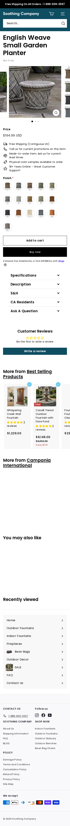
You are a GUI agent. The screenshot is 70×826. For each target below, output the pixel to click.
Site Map (8, 784)
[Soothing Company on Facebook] (43, 715)
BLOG (6, 743)
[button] (15, 422)
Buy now (35, 252)
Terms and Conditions (16, 764)
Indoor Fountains (45, 728)
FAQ (5, 738)
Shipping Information (16, 733)
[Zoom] (56, 112)
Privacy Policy (11, 779)
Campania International (27, 462)
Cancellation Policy (15, 769)
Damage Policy (12, 759)
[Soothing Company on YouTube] (50, 715)
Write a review (35, 351)
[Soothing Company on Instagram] (37, 715)
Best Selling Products (27, 374)
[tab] (35, 275)
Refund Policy (11, 774)
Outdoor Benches (46, 743)
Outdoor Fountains (46, 733)
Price (7, 129)
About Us (8, 728)
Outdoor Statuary (45, 738)
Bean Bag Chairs (45, 748)
